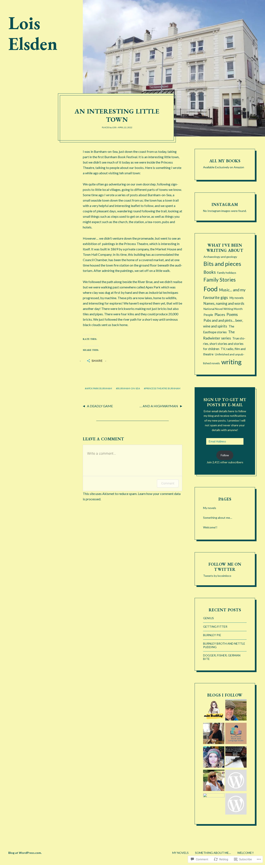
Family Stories (220, 280)
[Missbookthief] (213, 710)
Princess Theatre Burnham (162, 388)
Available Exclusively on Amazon (223, 167)
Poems (232, 314)
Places (105, 127)
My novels (236, 298)
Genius (208, 618)
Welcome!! (210, 527)
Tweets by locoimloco (217, 575)
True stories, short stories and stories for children (224, 343)
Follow (225, 455)
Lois (114, 127)
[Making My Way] (213, 757)
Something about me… (217, 517)
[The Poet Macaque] (236, 757)
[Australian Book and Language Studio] (236, 734)
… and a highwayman (159, 406)
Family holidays (226, 272)
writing (231, 362)
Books (210, 272)
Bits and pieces (222, 263)
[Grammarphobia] (236, 804)
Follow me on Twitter (224, 567)
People (208, 315)
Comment (167, 483)
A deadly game (100, 406)
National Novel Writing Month (223, 309)
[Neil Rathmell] (213, 804)
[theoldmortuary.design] (213, 734)
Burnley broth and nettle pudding (224, 645)
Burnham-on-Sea (128, 388)
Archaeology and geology (220, 256)
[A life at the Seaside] (236, 781)
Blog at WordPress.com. (25, 852)
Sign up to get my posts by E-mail (225, 402)
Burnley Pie (212, 635)
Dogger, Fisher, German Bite (221, 657)
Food (211, 289)
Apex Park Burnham (99, 388)
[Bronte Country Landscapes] (236, 710)
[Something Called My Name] (213, 781)
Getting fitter (215, 626)
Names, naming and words (224, 303)
